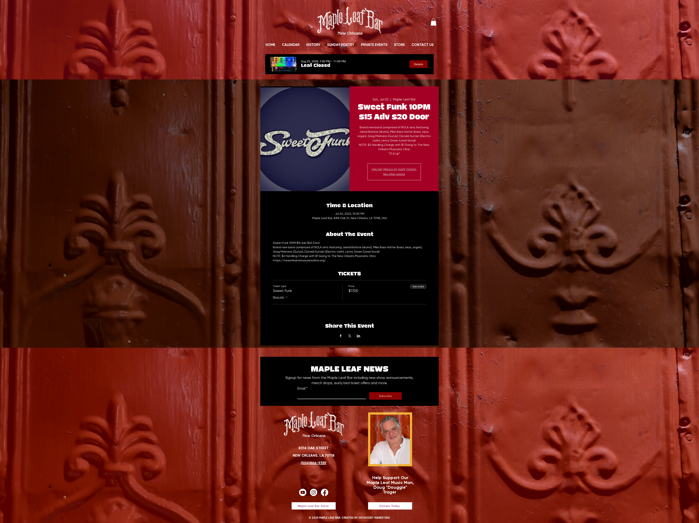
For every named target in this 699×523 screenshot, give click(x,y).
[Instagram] (313, 492)
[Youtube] (302, 492)
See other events (394, 174)
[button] (434, 22)
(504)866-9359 (314, 463)
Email (302, 389)
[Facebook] (324, 492)
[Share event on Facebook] (340, 335)
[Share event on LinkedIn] (358, 335)
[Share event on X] (349, 335)
